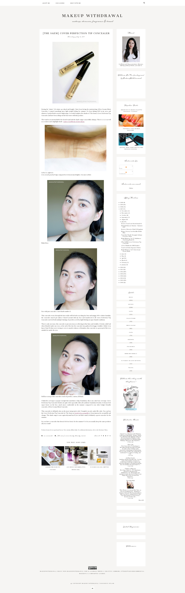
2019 (121, 204)
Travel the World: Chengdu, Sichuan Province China (131, 235)
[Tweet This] (103, 436)
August (124, 219)
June (123, 254)
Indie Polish (130, 325)
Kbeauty (77, 436)
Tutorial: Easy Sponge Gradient (131, 129)
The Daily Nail (130, 480)
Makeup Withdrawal (92, 15)
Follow (131, 188)
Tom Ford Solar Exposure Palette (131, 247)
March (124, 260)
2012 (121, 276)
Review (83, 436)
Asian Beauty (69, 436)
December (125, 211)
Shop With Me (75, 3)
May (123, 256)
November (125, 213)
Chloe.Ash (130, 444)
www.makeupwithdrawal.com (75, 571)
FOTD (131, 332)
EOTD (131, 311)
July (123, 221)
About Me (46, 3)
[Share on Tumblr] (110, 436)
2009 (122, 282)
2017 (121, 209)
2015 (121, 269)
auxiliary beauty (130, 458)
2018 (121, 207)
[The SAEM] (61, 436)
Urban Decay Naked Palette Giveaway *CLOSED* (131, 110)
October (124, 215)
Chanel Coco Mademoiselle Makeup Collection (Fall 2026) (130, 434)
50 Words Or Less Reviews (131, 360)
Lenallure (130, 424)
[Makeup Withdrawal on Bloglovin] (131, 396)
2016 (121, 267)
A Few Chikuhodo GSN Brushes (130, 245)
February (124, 262)
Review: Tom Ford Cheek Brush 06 (131, 223)
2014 (121, 271)
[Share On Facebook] (101, 436)
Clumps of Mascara (130, 468)
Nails (131, 297)
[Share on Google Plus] (108, 436)
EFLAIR (111, 583)
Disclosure (60, 3)
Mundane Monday (131, 353)
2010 (121, 280)
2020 (122, 202)
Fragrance (131, 346)
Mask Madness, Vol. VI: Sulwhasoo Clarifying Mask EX (131, 239)
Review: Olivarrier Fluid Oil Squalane (132, 229)
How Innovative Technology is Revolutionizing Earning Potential (130, 446)
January (124, 264)
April (123, 258)
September (125, 217)
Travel (131, 367)
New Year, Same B (125, 470)
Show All (141, 500)
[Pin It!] (106, 436)
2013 (121, 274)
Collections (131, 318)
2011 (121, 278)
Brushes (131, 339)
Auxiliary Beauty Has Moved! (127, 459)
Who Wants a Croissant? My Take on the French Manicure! (130, 490)
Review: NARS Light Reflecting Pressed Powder (131, 148)
